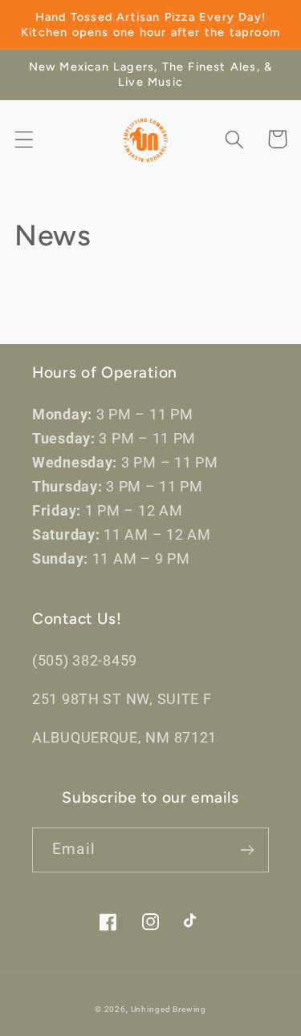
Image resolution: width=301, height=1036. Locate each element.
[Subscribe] (247, 850)
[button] (24, 139)
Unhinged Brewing (168, 1009)
